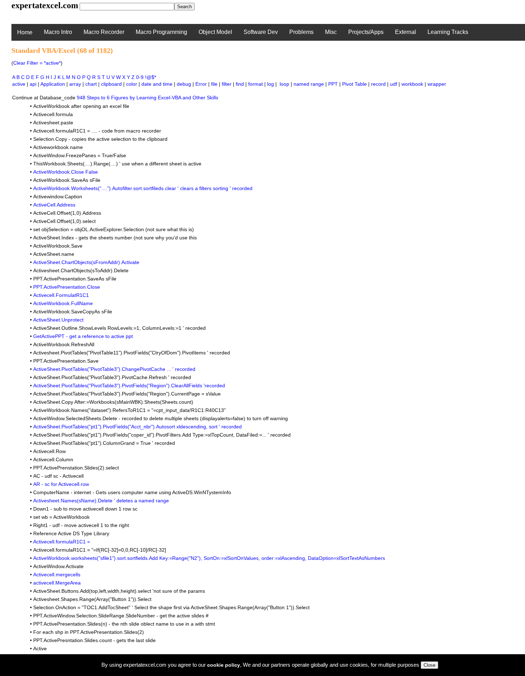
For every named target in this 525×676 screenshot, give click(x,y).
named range (309, 84)
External (405, 32)
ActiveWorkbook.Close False (65, 172)
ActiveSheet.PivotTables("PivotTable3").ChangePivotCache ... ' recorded (114, 369)
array (75, 84)
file (214, 84)
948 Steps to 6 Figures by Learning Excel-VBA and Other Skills (147, 97)
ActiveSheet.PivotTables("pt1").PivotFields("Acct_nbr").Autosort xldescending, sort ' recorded (137, 426)
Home (24, 32)
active (18, 84)
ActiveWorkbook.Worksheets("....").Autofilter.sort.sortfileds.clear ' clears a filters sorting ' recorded (142, 188)
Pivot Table (354, 84)
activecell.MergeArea (57, 583)
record (378, 84)
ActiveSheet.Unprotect (58, 320)
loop (284, 84)
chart (91, 84)
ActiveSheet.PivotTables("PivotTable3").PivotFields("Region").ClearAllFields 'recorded (129, 385)
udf (393, 84)
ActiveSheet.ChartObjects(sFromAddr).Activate (86, 262)
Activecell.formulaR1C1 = (61, 542)
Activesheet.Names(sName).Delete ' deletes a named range (101, 500)
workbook (412, 84)
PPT (333, 84)
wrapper (437, 84)
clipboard (111, 84)
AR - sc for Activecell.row (61, 484)
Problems (301, 32)
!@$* (150, 77)
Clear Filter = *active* (37, 63)
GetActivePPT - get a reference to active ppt (83, 336)
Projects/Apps (366, 32)
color (131, 84)
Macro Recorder (104, 32)
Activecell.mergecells (56, 574)
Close (429, 665)
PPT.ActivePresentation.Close (66, 287)
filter (226, 84)
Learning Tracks (448, 32)
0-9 (140, 77)
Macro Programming (161, 32)
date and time (156, 84)
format (255, 84)
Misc (331, 32)
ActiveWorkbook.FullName (63, 303)
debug (184, 84)
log (270, 84)
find (240, 84)
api (33, 84)
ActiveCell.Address (54, 205)
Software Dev (261, 32)
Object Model (215, 32)
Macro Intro (58, 32)
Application (52, 84)
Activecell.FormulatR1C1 (61, 295)
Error (201, 84)
